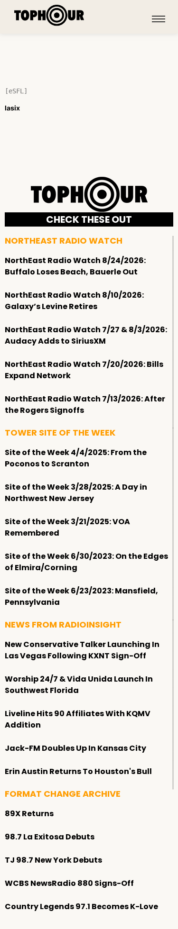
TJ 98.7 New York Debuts (53, 860)
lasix (12, 108)
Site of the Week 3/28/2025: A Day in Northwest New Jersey (76, 493)
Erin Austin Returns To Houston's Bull (78, 771)
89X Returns (29, 813)
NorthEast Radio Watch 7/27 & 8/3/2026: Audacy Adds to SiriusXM (86, 335)
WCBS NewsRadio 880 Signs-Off (69, 883)
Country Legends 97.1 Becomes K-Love (81, 906)
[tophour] (49, 15)
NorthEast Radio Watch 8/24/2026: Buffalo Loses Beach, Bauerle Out (75, 266)
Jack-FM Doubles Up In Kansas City (75, 748)
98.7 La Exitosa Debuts (49, 836)
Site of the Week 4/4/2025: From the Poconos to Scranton (76, 458)
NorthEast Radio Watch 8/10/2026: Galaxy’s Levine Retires (74, 301)
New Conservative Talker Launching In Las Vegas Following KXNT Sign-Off (82, 650)
